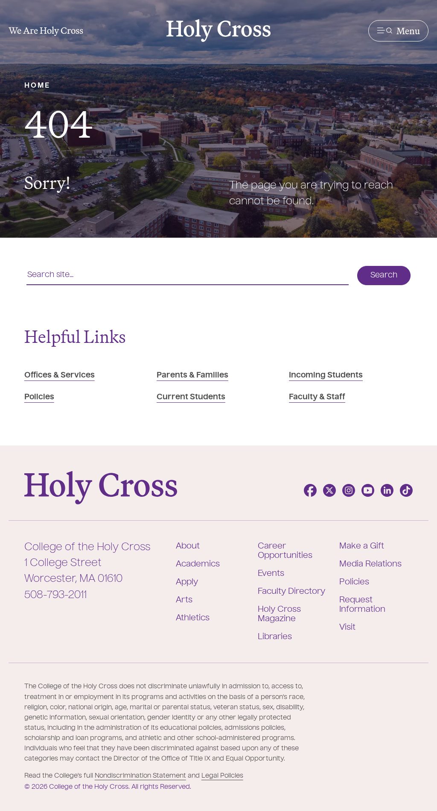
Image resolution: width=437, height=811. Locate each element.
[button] (398, 30)
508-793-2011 (55, 595)
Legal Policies (222, 776)
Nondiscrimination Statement (140, 776)
